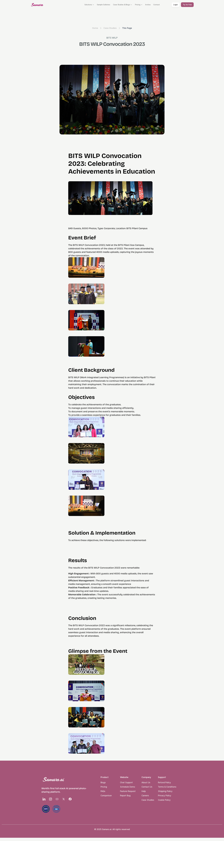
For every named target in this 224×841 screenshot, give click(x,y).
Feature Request (128, 791)
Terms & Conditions (167, 787)
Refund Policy (164, 782)
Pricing (104, 787)
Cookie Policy (164, 800)
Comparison (106, 795)
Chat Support (126, 782)
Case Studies (110, 28)
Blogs (103, 782)
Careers (145, 795)
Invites (148, 5)
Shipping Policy (165, 791)
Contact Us (147, 787)
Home (95, 28)
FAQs (103, 791)
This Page (127, 28)
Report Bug (125, 795)
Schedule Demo (127, 787)
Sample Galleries (103, 5)
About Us (146, 782)
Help (144, 791)
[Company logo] (37, 4)
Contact (156, 5)
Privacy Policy (164, 795)
